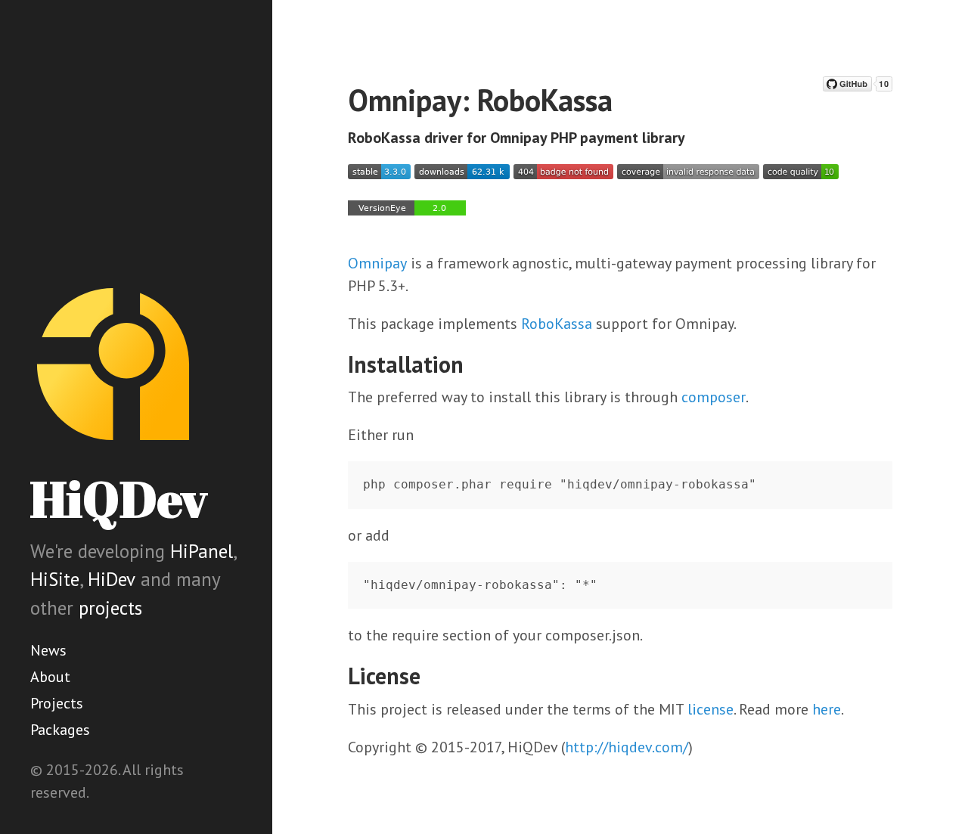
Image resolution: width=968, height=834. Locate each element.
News (48, 650)
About (50, 677)
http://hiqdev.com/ (626, 747)
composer (713, 397)
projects (110, 608)
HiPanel (201, 551)
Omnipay (377, 263)
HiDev (111, 579)
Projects (56, 703)
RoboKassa (556, 323)
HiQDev (118, 498)
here (826, 709)
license (710, 709)
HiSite (54, 579)
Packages (60, 729)
